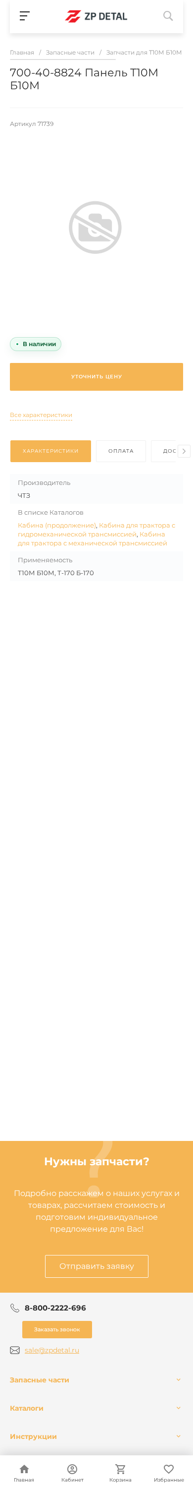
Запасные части (39, 1379)
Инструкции (33, 1436)
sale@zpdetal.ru (52, 1350)
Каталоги (27, 1408)
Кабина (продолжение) (57, 525)
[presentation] (184, 451)
